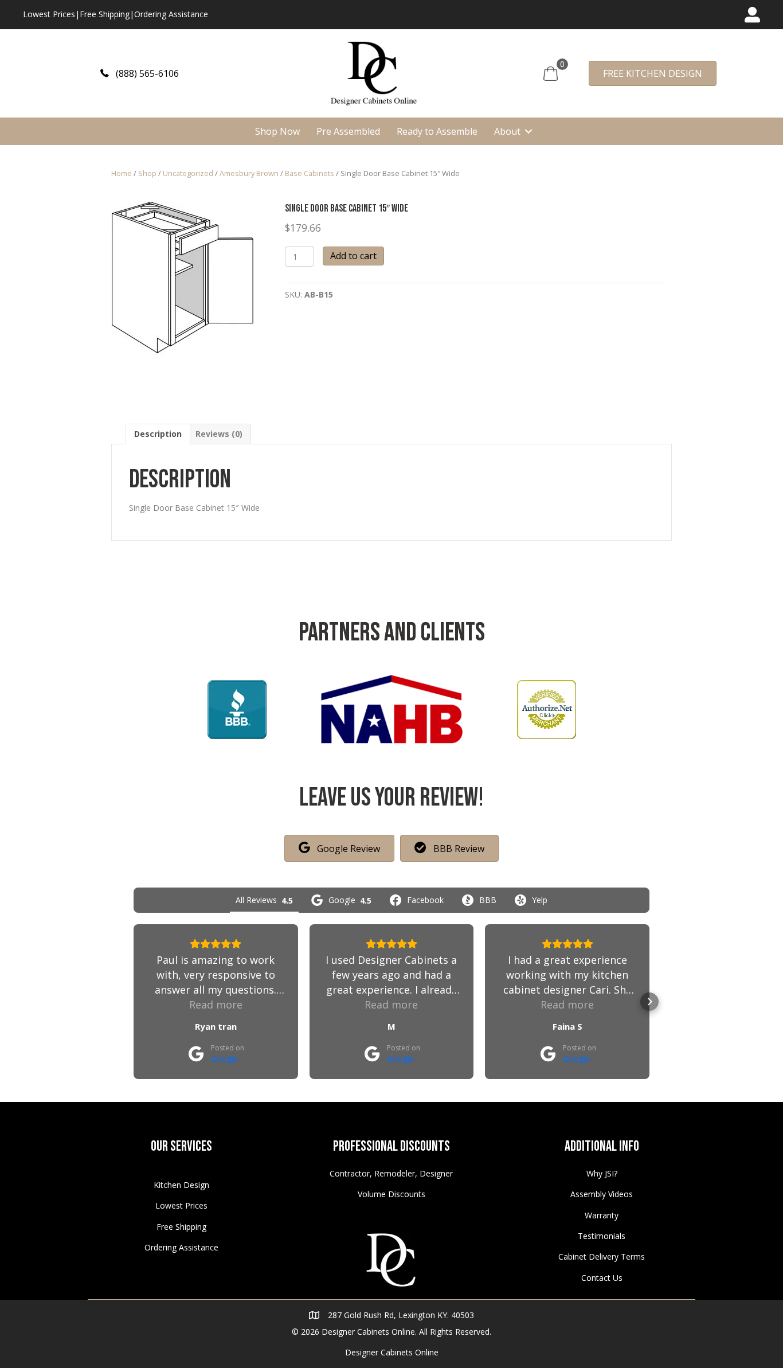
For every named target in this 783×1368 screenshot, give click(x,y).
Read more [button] (215, 1004)
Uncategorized (188, 173)
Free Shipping (105, 14)
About (507, 131)
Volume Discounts (391, 1194)
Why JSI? (601, 1173)
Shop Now (277, 131)
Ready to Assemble (437, 131)
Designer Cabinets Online (392, 1352)
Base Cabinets (309, 173)
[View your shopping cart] (550, 72)
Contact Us (602, 1277)
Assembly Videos (601, 1194)
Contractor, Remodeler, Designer (391, 1173)
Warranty (601, 1215)
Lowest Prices (49, 14)
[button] (139, 73)
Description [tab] (158, 433)
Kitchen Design (181, 1184)
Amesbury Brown (249, 173)
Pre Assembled (348, 131)
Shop (147, 173)
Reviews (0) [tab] (218, 433)
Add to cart (353, 255)
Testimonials (601, 1235)
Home (121, 173)
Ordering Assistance (171, 14)
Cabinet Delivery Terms (601, 1256)
